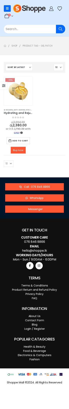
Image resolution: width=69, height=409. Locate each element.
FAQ (34, 298)
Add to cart (20, 140)
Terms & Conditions (34, 285)
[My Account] (51, 8)
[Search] (60, 29)
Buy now (18, 150)
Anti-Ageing (19, 110)
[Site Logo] (29, 8)
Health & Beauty (34, 347)
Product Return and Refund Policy (34, 290)
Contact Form (34, 320)
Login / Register (34, 329)
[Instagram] (39, 265)
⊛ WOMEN (8, 110)
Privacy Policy (34, 294)
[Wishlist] (59, 8)
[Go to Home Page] (5, 45)
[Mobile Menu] (7, 8)
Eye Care (30, 110)
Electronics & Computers (34, 355)
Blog (34, 324)
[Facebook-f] (30, 265)
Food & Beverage (34, 351)
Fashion (35, 359)
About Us (34, 316)
